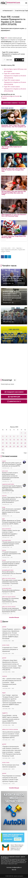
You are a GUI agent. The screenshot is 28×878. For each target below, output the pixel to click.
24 (3, 446)
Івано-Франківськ (6, 528)
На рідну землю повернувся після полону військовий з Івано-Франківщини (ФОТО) (12, 610)
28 (17, 446)
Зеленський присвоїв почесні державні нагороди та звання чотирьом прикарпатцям (11, 563)
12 (10, 440)
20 (14, 443)
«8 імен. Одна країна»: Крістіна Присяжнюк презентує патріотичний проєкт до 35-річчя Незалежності (11, 500)
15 (21, 440)
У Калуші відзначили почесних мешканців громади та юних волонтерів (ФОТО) (11, 543)
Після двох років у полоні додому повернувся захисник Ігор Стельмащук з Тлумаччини (12, 581)
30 (25, 446)
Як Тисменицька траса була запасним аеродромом (10, 766)
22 (21, 443)
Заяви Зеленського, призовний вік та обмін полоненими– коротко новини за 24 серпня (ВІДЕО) (11, 511)
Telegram (4, 98)
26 (10, 446)
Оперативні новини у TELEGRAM (14, 103)
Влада (3, 507)
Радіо (2, 249)
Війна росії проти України (8, 578)
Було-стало (5, 471)
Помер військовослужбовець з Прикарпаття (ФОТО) (11, 591)
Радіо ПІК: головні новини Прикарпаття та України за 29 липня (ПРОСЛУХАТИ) (15, 82)
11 (6, 440)
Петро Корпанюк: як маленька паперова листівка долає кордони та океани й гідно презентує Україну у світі (11, 778)
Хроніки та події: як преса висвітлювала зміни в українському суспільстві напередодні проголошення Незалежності (12, 296)
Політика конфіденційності (14, 867)
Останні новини (9, 456)
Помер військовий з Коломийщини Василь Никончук (12, 572)
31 (3, 450)
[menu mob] (26, 3)
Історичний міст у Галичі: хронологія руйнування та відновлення (10, 649)
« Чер (2, 453)
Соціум (4, 461)
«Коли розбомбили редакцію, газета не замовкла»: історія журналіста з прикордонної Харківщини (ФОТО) (11, 734)
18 (6, 443)
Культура (4, 495)
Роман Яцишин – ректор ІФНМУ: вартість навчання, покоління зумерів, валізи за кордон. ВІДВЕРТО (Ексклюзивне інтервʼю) (10, 719)
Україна (8, 251)
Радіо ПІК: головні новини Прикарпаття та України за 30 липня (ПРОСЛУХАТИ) (15, 76)
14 (17, 440)
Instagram (11, 96)
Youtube (17, 96)
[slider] (22, 59)
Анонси (4, 676)
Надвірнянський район (11, 249)
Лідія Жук (19, 248)
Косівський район (6, 588)
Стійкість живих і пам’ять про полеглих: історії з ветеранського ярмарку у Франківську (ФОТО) (11, 533)
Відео (3, 518)
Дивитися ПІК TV (15, 401)
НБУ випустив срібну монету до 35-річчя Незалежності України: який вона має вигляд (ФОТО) (13, 278)
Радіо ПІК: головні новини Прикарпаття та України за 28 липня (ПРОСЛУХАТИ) (15, 89)
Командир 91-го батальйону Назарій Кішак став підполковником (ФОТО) (10, 600)
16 (25, 440)
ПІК (6, 38)
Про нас (14, 869)
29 (21, 446)
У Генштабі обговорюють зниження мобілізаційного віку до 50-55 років (11, 553)
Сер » (25, 453)
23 (25, 443)
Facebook (5, 96)
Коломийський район (7, 570)
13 (14, 440)
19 (10, 443)
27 (14, 446)
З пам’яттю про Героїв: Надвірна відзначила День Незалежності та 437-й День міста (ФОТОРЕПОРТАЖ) (12, 488)
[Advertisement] (14, 362)
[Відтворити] (16, 60)
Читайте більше (14, 617)
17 (3, 443)
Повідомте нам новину (15, 392)
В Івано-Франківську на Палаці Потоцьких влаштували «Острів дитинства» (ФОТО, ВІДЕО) (11, 522)
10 (3, 440)
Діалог (5, 621)
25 (6, 446)
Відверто (5, 713)
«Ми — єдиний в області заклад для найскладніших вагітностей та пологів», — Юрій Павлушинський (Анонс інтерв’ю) (11, 682)
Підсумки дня (15, 397)
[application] (19, 59)
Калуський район (6, 540)
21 (17, 443)
